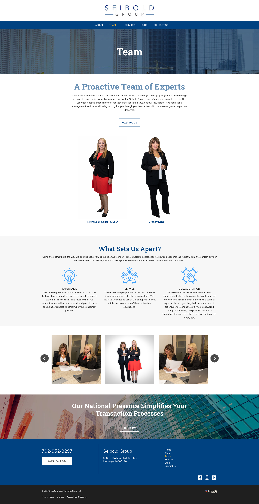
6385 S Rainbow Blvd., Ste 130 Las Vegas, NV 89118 (120, 459)
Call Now (129, 427)
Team (112, 25)
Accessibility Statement (77, 497)
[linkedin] (214, 477)
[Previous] (44, 358)
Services (130, 25)
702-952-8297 (57, 451)
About (99, 25)
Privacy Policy (48, 497)
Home (168, 449)
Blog (144, 25)
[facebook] (200, 477)
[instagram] (207, 477)
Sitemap (60, 497)
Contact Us (160, 25)
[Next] (214, 358)
